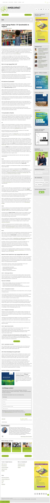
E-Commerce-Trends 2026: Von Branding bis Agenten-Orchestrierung (42, 66)
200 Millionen (17, 128)
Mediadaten (40, 184)
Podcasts (19, 467)
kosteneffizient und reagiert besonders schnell (22, 238)
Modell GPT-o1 (16, 133)
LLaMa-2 (28, 189)
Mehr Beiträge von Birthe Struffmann (26, 436)
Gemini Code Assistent (7, 182)
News (41, 173)
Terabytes (17, 52)
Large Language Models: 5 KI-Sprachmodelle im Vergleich (42, 61)
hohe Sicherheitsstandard (10, 226)
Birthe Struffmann (9, 28)
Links (36, 184)
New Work (3, 470)
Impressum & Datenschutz (39, 182)
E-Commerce (37, 173)
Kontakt (46, 182)
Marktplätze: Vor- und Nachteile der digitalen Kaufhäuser (42, 57)
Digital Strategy (45, 171)
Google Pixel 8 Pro (15, 170)
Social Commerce (4, 465)
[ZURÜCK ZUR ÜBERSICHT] (48, 495)
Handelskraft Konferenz (21, 465)
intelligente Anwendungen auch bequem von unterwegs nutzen (18, 172)
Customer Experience (38, 171)
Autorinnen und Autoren (39, 180)
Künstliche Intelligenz (5, 467)
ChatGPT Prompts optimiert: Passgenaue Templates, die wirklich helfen (43, 50)
